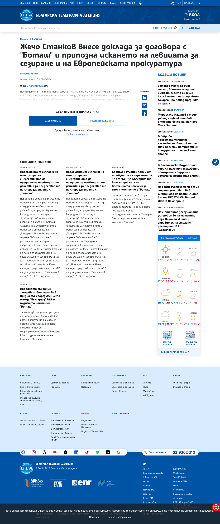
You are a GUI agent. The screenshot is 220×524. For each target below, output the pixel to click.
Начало (24, 39)
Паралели (55, 387)
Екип (175, 485)
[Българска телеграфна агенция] (26, 468)
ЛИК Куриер (148, 395)
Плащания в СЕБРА (182, 494)
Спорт (80, 3)
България (25, 3)
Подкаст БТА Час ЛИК (92, 431)
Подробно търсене (162, 27)
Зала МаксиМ (179, 477)
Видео (113, 3)
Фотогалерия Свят (60, 424)
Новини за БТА (150, 477)
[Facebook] (24, 452)
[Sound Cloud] (109, 452)
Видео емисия (88, 420)
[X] (66, 452)
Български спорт (181, 387)
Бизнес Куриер (119, 391)
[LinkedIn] (77, 452)
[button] (140, 3)
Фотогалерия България (62, 420)
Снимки (102, 3)
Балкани (46, 3)
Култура (147, 383)
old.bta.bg (178, 498)
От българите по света (32, 420)
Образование (149, 391)
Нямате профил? (192, 19)
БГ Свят (91, 3)
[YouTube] (56, 452)
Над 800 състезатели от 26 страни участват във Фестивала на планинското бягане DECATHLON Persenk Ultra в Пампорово (178, 194)
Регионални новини (30, 387)
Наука (145, 387)
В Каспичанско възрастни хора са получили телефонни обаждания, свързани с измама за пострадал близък (179, 170)
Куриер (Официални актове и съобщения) (31, 399)
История (147, 485)
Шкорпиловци (150, 502)
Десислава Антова (29, 74)
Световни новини (60, 383)
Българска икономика (123, 387)
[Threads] (45, 452)
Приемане (95, 517)
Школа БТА (148, 498)
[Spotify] (98, 452)
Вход (194, 14)
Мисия (146, 481)
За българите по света (32, 424)
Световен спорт (181, 383)
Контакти (178, 490)
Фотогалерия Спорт (61, 433)
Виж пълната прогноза (174, 352)
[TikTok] (88, 452)
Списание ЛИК (180, 481)
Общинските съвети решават (31, 392)
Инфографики (127, 3)
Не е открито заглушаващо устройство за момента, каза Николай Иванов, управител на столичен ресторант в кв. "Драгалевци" (178, 220)
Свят (35, 3)
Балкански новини (90, 383)
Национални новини (30, 383)
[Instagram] (35, 452)
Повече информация (119, 517)
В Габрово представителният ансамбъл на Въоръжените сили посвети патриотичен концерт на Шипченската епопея (178, 145)
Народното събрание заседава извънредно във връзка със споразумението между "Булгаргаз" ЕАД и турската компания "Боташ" (40, 297)
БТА (179, 3)
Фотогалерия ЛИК (60, 429)
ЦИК (22, 404)
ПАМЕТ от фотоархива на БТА (63, 438)
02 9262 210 (183, 452)
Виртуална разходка (153, 473)
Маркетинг (179, 473)
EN (198, 3)
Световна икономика (123, 383)
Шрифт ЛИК (179, 469)
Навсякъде (194, 28)
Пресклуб (189, 3)
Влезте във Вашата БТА (102, 121)
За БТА (146, 469)
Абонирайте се (53, 121)
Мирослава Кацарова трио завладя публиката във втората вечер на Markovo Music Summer (177, 120)
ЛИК (72, 3)
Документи (148, 490)
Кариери (147, 494)
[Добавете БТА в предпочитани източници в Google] (119, 452)
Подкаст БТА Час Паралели (89, 426)
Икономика (60, 3)
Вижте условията (77, 134)
